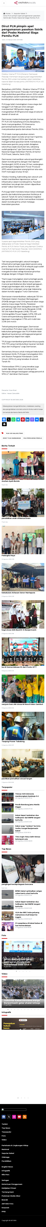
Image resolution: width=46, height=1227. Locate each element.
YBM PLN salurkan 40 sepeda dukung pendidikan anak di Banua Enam (18, 517)
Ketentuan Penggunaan (12, 1184)
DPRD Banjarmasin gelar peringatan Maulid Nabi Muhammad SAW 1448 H (18, 962)
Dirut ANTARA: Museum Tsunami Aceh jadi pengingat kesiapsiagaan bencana (20, 883)
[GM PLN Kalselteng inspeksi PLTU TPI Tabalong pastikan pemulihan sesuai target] (23, 763)
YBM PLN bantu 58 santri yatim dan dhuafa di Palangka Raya (22, 554)
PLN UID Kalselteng (14, 433)
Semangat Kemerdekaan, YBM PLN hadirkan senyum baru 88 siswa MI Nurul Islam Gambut (22, 703)
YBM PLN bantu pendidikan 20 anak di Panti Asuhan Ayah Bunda (21, 480)
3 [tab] (23, 971)
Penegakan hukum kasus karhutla (23, 1091)
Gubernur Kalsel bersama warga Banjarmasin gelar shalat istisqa (22, 1001)
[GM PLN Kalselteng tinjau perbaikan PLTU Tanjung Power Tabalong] (23, 726)
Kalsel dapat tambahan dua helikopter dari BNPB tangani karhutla (27, 817)
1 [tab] (16, 971)
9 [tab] (35, 1009)
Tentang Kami (8, 1192)
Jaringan (5, 1180)
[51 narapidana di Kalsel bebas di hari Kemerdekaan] (8, 926)
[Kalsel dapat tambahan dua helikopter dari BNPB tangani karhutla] (8, 818)
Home (8, 14)
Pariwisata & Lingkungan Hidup (15, 1145)
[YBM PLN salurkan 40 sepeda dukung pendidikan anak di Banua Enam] (23, 503)
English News (7, 1167)
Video (4, 974)
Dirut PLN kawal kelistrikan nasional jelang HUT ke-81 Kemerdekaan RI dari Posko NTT (23, 666)
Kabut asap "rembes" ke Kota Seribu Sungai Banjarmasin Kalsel (27, 828)
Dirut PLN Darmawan (12, 438)
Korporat (5, 1208)
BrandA (5, 1200)
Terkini (5, 1124)
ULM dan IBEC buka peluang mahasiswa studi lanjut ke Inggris (27, 914)
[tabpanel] (23, 955)
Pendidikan (6, 1161)
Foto (4, 935)
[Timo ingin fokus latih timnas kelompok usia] (8, 840)
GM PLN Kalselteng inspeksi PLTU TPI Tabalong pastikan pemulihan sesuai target (23, 777)
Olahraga (5, 1157)
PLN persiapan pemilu (33, 438)
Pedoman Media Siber (11, 1196)
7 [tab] (28, 1009)
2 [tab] (20, 971)
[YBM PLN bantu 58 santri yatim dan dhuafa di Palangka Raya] (23, 540)
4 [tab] (26, 971)
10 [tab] (38, 1009)
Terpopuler (7, 787)
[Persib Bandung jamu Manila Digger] (8, 808)
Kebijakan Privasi (9, 1188)
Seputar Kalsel (19, 14)
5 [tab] (30, 971)
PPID (4, 1212)
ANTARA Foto (7, 1204)
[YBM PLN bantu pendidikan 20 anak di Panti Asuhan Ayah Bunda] (23, 465)
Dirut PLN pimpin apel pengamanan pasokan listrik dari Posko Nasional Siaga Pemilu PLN (21, 17)
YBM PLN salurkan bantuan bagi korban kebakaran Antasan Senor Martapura (19, 591)
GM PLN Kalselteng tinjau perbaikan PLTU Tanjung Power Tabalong (20, 740)
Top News (6, 849)
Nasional (5, 1149)
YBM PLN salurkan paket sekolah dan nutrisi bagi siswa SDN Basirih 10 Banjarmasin (21, 628)
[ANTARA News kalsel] (25, 3)
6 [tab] (25, 1009)
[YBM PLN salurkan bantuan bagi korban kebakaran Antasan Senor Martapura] (23, 577)
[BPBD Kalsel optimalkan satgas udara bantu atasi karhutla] (8, 894)
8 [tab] (31, 1009)
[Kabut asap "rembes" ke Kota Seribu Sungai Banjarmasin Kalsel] (8, 829)
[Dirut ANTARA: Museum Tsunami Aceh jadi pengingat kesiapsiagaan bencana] (23, 869)
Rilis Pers (5, 1175)
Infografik (6, 1012)
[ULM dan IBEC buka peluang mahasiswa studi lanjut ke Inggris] (8, 916)
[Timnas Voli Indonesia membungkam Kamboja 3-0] (8, 797)
